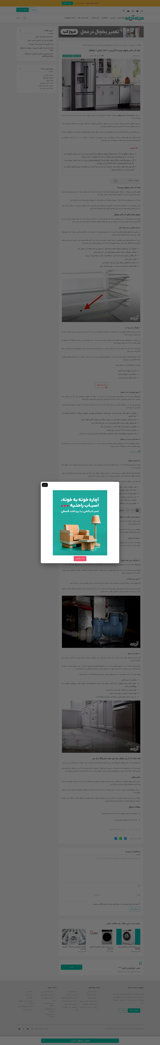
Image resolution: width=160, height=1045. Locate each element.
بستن (44, 485)
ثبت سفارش (80, 558)
